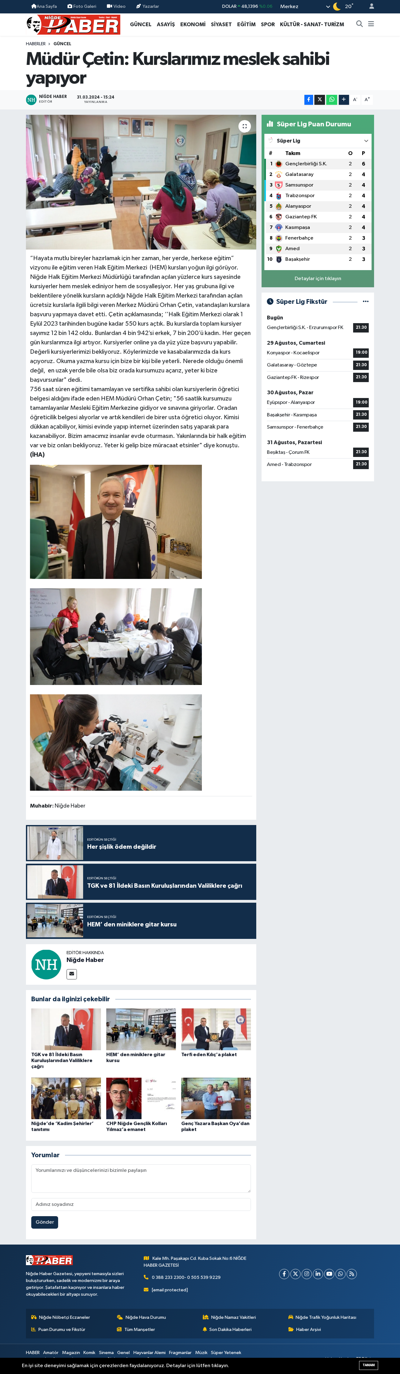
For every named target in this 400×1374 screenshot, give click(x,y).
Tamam (368, 1365)
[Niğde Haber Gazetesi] (73, 24)
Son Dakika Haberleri (230, 1329)
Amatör (50, 1352)
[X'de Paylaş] (319, 100)
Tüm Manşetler (139, 1329)
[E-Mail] (72, 974)
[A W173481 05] (116, 636)
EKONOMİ (193, 24)
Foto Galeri (84, 6)
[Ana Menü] (371, 25)
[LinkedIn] (318, 1274)
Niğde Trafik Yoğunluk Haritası (326, 1317)
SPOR (268, 24)
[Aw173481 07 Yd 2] (116, 521)
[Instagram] (307, 1274)
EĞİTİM (246, 24)
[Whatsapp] (340, 1274)
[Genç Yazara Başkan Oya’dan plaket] (216, 1098)
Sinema (106, 1352)
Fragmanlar (180, 1352)
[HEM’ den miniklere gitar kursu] (141, 1029)
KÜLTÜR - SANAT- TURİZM (312, 24)
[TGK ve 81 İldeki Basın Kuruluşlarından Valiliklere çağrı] (66, 1029)
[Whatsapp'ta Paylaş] (331, 100)
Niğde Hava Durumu (146, 1317)
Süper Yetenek (226, 1352)
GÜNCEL (141, 24)
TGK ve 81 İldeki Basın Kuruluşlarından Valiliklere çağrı (61, 1060)
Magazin (71, 1352)
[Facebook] (284, 1274)
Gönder (45, 1222)
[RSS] (352, 1274)
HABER (33, 1352)
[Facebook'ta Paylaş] (308, 100)
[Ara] (360, 25)
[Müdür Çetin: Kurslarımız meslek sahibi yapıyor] (141, 182)
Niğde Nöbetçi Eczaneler (64, 1317)
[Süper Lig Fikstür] (366, 301)
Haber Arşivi (308, 1329)
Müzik (201, 1352)
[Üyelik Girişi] (369, 6)
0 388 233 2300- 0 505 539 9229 (186, 1277)
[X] (295, 1274)
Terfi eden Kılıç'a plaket (209, 1054)
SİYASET (221, 24)
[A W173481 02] (116, 742)
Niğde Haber (85, 960)
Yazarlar (150, 6)
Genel (123, 1352)
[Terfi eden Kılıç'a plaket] (216, 1029)
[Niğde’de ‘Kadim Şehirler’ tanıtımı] (66, 1098)
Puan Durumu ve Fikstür (61, 1329)
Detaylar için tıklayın (318, 278)
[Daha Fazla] (344, 100)
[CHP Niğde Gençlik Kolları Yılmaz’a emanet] (141, 1098)
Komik (89, 1352)
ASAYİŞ (166, 24)
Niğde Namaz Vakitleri (233, 1317)
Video (119, 6)
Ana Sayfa (47, 6)
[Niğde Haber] (46, 964)
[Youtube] (329, 1274)
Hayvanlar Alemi (149, 1352)
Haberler (36, 44)
